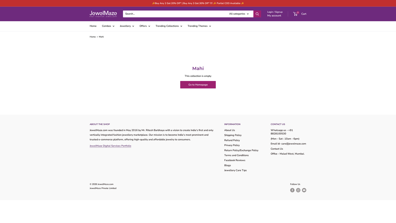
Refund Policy (232, 140)
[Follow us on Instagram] (298, 190)
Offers (143, 26)
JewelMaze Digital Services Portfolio (110, 146)
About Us (229, 130)
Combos (106, 26)
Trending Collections (167, 26)
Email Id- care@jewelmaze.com (288, 143)
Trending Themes (198, 26)
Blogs (227, 165)
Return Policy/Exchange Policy (241, 150)
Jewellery (125, 26)
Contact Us (277, 149)
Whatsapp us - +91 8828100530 (282, 132)
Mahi (101, 36)
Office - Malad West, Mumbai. (288, 153)
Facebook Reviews (234, 160)
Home (93, 26)
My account (274, 15)
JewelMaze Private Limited (103, 188)
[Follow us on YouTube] (304, 190)
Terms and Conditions (236, 155)
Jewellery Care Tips (235, 170)
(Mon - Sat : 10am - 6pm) (285, 138)
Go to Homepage (198, 84)
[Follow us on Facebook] (292, 190)
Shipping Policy (232, 135)
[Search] (257, 14)
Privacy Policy (232, 145)
